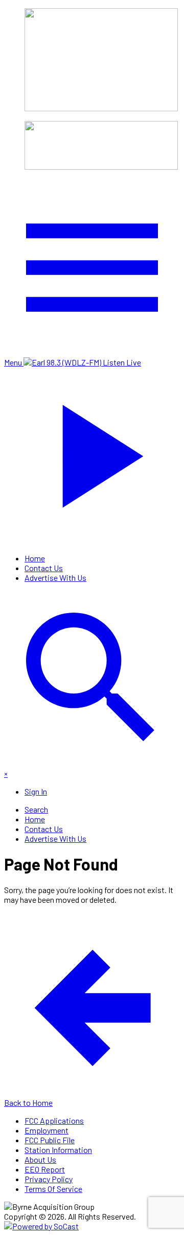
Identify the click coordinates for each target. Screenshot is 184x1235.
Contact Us (44, 568)
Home (35, 558)
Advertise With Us (55, 577)
